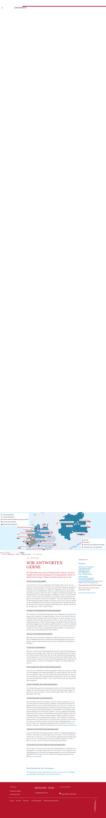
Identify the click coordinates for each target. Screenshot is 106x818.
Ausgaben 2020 (4, 31)
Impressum (18, 800)
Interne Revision (5, 131)
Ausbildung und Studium (7, 290)
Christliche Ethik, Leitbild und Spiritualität (13, 114)
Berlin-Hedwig (4, 323)
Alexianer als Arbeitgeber (7, 266)
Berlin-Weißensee (5, 324)
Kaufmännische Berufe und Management (12, 287)
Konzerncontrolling (6, 137)
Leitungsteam (4, 206)
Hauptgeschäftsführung (7, 66)
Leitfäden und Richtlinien (7, 117)
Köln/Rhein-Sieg (5, 329)
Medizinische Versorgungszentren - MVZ (12, 255)
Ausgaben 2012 (4, 54)
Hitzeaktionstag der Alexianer (9, 243)
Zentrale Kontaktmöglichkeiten (9, 240)
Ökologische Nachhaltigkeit (8, 236)
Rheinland (3, 338)
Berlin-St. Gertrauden (6, 321)
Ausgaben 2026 (4, 22)
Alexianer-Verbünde (6, 251)
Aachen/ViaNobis (5, 320)
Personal (2, 204)
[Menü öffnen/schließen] (20, 7)
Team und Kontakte (6, 95)
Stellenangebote (5, 275)
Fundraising (3, 126)
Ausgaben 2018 (4, 46)
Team (1, 68)
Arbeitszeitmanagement (7, 210)
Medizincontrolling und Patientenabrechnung (13, 150)
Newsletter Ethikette (6, 101)
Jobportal (3, 314)
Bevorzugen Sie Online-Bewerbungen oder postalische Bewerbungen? (44, 610)
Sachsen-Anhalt (4, 339)
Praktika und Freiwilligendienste (10, 308)
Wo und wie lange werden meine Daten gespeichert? (39, 698)
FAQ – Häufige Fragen (7, 273)
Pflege (2, 164)
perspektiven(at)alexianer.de (67, 618)
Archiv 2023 (4, 98)
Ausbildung (3, 293)
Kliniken (2, 170)
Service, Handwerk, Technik (8, 288)
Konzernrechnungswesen (7, 140)
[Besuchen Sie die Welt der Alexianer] (67, 794)
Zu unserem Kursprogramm (8, 159)
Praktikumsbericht (5, 225)
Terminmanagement (6, 218)
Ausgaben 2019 (4, 44)
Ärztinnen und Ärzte (6, 279)
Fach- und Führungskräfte (8, 276)
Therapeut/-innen (5, 282)
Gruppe (2, 62)
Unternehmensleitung (6, 65)
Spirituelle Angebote (6, 158)
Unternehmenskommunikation (9, 185)
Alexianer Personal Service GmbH (10, 201)
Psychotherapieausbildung (8, 305)
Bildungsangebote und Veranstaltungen (11, 156)
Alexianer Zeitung (5, 20)
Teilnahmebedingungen (7, 161)
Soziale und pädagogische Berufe (10, 284)
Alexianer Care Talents (7, 291)
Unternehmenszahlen (6, 267)
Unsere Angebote (5, 165)
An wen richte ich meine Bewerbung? (36, 647)
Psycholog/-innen (5, 281)
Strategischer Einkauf (6, 179)
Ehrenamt (3, 311)
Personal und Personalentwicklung (10, 153)
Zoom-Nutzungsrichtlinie (7, 162)
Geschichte (3, 75)
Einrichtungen (4, 111)
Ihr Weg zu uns (15, 794)
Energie (2, 239)
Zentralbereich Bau (6, 188)
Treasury (2, 182)
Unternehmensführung (6, 234)
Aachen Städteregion (6, 318)
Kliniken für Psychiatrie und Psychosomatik (13, 254)
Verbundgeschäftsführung (7, 69)
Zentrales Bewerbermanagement (9, 212)
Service (2, 60)
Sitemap (12, 800)
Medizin (2, 143)
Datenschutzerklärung (69, 725)
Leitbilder (3, 81)
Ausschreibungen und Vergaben (9, 57)
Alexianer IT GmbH (6, 194)
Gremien (2, 71)
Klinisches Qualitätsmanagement (10, 146)
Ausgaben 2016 (4, 49)
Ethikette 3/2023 (5, 102)
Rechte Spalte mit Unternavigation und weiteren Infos (16, 4)
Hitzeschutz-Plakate (6, 245)
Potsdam (2, 335)
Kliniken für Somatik (6, 252)
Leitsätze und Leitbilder (7, 78)
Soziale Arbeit (4, 300)
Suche (2, 315)
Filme (1, 19)
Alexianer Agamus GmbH (8, 192)
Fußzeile (2, 5)
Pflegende (3, 278)
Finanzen (2, 227)
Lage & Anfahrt (5, 200)
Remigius (3, 336)
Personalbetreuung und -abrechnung (11, 209)
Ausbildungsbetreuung (6, 219)
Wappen (2, 83)
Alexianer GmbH (5, 341)
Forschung (3, 261)
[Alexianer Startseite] (7, 7)
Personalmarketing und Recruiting (10, 216)
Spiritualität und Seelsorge (8, 84)
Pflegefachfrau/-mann (6, 294)
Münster (2, 332)
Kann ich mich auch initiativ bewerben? (36, 581)
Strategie (2, 105)
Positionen (3, 92)
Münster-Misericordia (6, 333)
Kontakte (2, 230)
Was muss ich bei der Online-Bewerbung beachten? (39, 634)
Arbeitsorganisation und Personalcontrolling (13, 213)
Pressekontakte (4, 59)
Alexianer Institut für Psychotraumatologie (13, 260)
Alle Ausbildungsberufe (7, 296)
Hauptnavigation (5, 2)
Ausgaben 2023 (4, 26)
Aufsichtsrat (3, 74)
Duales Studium (5, 297)
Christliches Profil (5, 77)
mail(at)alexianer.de (41, 793)
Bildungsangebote (5, 270)
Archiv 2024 (4, 99)
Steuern (2, 176)
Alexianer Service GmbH (7, 203)
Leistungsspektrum (5, 207)
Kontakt (13, 787)
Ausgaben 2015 (4, 50)
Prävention (3, 228)
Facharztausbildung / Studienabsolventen (12, 303)
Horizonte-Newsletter (6, 34)
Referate (2, 107)
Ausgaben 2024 (4, 25)
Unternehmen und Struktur (8, 63)
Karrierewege (4, 224)
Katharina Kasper (5, 326)
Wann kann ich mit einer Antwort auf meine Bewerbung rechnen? (42, 729)
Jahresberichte (4, 16)
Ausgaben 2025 (4, 23)
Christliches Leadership (7, 86)
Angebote (3, 93)
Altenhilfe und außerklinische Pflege (11, 108)
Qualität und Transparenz (7, 246)
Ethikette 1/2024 (5, 104)
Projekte (2, 129)
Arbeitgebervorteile (6, 269)
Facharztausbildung (6, 306)
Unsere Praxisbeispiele (7, 242)
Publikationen (4, 32)
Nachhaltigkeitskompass (7, 17)
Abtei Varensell (4, 89)
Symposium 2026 (5, 96)
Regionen (3, 317)
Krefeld (2, 330)
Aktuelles (3, 10)
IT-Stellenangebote (5, 198)
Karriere (2, 221)
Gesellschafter (4, 72)
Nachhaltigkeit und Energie (8, 231)
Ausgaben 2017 (4, 47)
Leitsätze (2, 80)
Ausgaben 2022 (4, 28)
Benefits (2, 222)
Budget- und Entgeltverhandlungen (10, 113)
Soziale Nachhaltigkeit (7, 237)
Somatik (2, 149)
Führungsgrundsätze (6, 87)
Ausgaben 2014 (4, 51)
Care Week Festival (6, 272)
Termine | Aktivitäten (6, 233)
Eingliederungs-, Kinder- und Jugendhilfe (12, 122)
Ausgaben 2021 (4, 29)
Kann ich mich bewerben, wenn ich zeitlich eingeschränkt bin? (42, 684)
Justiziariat (3, 134)
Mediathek (3, 14)
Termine (2, 13)
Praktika (2, 309)
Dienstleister (4, 191)
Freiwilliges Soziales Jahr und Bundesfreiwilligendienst (16, 312)
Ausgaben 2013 (4, 53)
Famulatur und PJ (5, 302)
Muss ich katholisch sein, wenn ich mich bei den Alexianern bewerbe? (44, 667)
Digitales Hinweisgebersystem (9, 248)
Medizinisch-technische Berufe (9, 285)
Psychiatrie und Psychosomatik (9, 147)
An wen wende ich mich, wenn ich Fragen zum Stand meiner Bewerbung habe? (46, 744)
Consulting (3, 119)
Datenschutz (26, 800)
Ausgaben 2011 (4, 56)
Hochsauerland (4, 327)
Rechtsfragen (4, 215)
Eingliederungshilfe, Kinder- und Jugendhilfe (13, 257)
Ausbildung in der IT (6, 197)
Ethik (1, 90)
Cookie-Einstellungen (36, 800)
